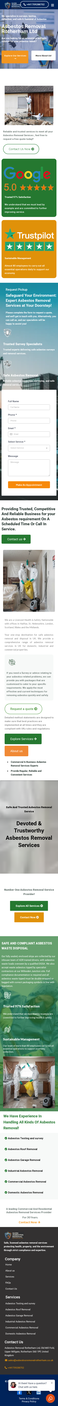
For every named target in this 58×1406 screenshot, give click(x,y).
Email (12, 428)
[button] (52, 5)
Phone (12, 414)
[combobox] (29, 448)
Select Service (16, 441)
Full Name (13, 401)
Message (13, 456)
